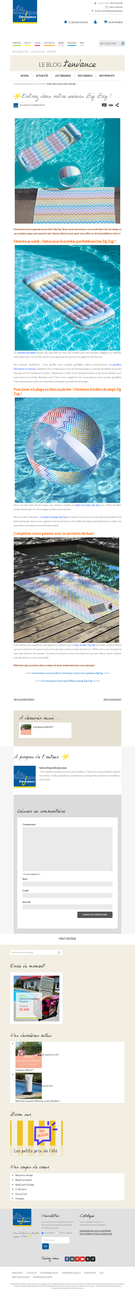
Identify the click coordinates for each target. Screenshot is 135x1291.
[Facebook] (67, 1259)
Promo (51, 51)
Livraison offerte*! (43, 726)
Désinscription (66, 1232)
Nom (25, 879)
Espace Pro (17, 1273)
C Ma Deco (21, 1189)
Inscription (49, 1232)
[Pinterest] (77, 1259)
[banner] (25, 12)
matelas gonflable (26, 352)
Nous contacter (116, 7)
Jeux (37, 42)
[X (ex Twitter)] (87, 1259)
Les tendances (63, 75)
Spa (82, 42)
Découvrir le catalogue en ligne (96, 1234)
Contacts (31, 1273)
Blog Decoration (23, 1179)
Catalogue (38, 51)
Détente (49, 42)
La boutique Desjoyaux (23, 84)
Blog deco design (24, 1175)
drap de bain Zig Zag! (85, 644)
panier (115, 22)
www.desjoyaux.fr (42, 1277)
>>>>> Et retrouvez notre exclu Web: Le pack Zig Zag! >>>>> (67, 680)
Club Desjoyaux (78, 22)
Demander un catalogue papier (95, 1231)
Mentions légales (21, 1277)
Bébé (61, 42)
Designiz (19, 1198)
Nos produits (106, 75)
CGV (101, 1273)
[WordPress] (72, 1259)
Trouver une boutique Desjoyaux (109, 10)
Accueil (25, 75)
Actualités (42, 75)
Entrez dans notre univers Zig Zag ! (66, 96)
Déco (27, 42)
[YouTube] (82, 1259)
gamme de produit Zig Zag (47, 229)
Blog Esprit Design (24, 1184)
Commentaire (29, 824)
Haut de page (67, 938)
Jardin (16, 42)
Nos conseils (85, 75)
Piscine (72, 42)
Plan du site (90, 1273)
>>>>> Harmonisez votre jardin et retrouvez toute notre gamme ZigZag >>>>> (67, 673)
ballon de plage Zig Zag (87, 504)
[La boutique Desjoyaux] (67, 63)
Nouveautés (20, 51)
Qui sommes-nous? (49, 1273)
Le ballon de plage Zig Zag (53, 516)
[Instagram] (92, 1259)
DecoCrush (21, 1193)
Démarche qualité (71, 1273)
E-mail (25, 890)
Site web (26, 902)
